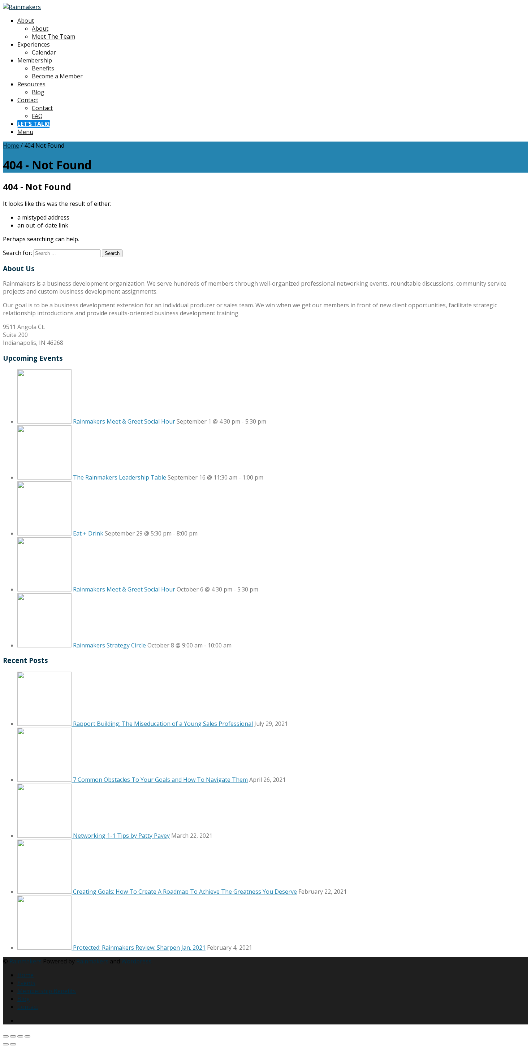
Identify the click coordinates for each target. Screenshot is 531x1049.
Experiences (33, 44)
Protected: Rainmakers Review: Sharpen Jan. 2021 (139, 948)
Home (11, 145)
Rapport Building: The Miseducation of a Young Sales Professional (163, 724)
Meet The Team (53, 36)
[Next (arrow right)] (13, 1044)
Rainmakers (25, 961)
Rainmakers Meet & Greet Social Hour (124, 421)
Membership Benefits (46, 991)
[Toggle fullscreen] (13, 1036)
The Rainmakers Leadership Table (119, 477)
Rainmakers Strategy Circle (109, 645)
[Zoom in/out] (6, 1036)
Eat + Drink (88, 533)
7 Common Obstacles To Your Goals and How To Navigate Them (160, 780)
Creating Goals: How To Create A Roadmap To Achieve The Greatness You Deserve (185, 892)
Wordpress (136, 961)
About (25, 21)
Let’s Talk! (33, 124)
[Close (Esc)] (27, 1036)
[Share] (20, 1036)
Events (26, 983)
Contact (27, 100)
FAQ (37, 116)
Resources (31, 84)
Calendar (44, 52)
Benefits (43, 68)
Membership (34, 60)
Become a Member (57, 76)
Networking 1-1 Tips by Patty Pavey (121, 836)
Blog (38, 92)
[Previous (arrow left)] (6, 1044)
